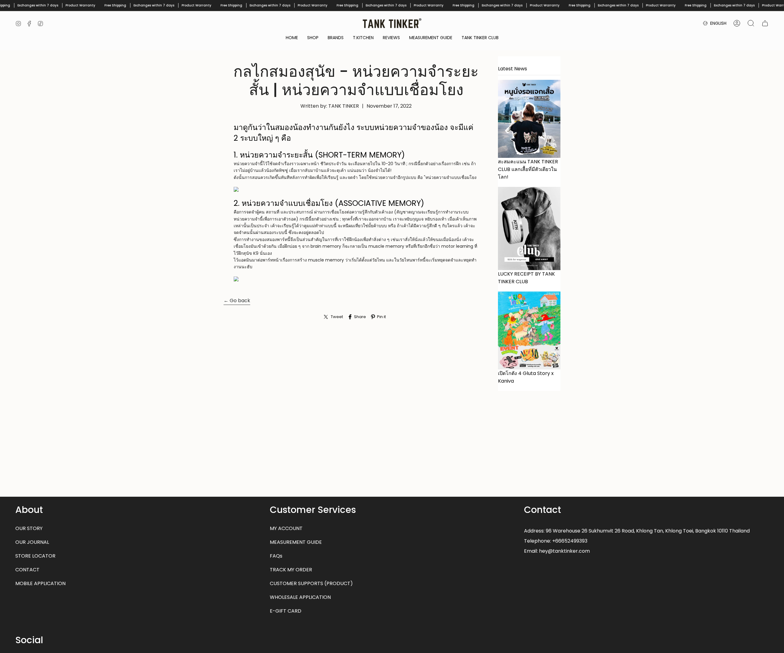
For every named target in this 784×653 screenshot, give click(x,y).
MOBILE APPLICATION (40, 583)
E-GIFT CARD (285, 610)
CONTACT (27, 569)
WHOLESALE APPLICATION (300, 597)
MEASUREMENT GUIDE (296, 542)
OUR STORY (29, 528)
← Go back (237, 300)
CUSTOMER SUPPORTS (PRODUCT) (311, 583)
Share (360, 316)
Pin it (381, 316)
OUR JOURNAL (32, 542)
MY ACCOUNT (286, 528)
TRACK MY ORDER (291, 569)
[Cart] (765, 23)
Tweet (337, 316)
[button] (313, 38)
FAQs (276, 555)
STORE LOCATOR (35, 555)
